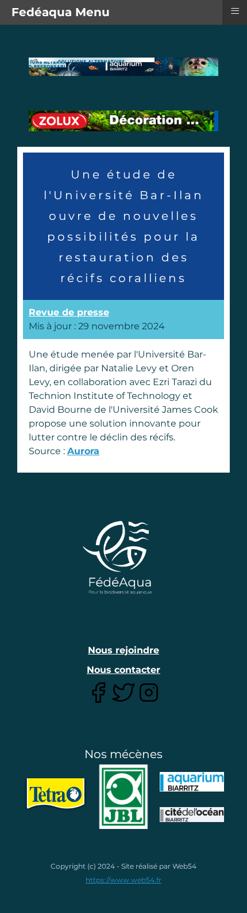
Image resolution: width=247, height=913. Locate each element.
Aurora (83, 451)
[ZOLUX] (123, 128)
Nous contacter (123, 669)
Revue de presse (69, 312)
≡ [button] (235, 11)
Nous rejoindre (123, 650)
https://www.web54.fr (123, 880)
